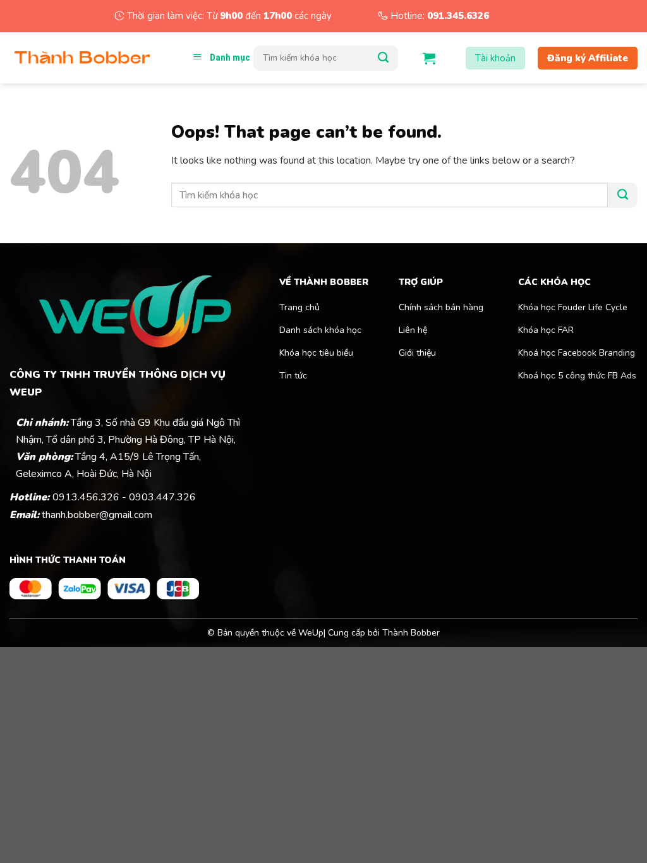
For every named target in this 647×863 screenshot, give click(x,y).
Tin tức (293, 376)
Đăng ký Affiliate (587, 58)
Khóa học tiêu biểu (316, 353)
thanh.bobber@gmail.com (97, 515)
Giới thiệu (417, 353)
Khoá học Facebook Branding (576, 353)
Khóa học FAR (547, 330)
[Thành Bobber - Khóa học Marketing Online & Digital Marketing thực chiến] (82, 58)
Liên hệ (413, 330)
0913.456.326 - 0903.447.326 (124, 497)
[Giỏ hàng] (429, 58)
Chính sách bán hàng (441, 307)
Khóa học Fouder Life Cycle (572, 307)
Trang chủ (299, 307)
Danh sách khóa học (320, 330)
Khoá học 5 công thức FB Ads (577, 376)
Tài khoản (495, 58)
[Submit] (383, 58)
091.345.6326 (458, 15)
